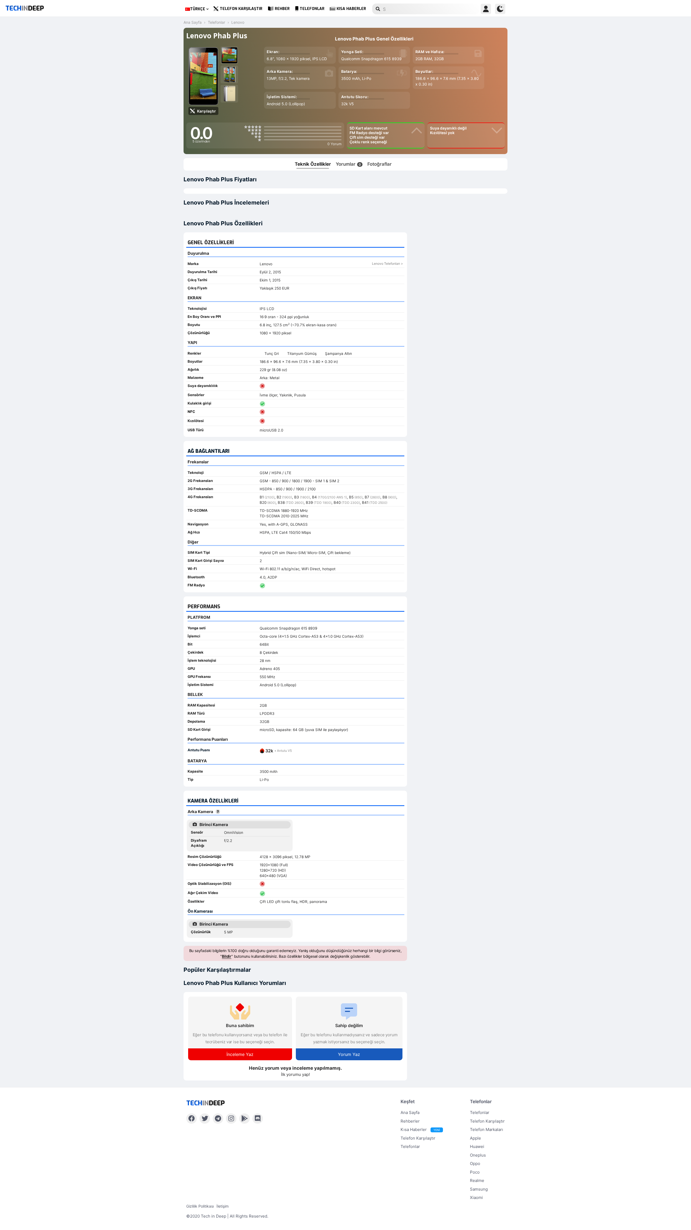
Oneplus (478, 1155)
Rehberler (410, 1121)
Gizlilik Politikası (200, 1206)
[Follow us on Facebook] (191, 1118)
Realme (477, 1180)
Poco (475, 1172)
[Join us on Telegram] (218, 1118)
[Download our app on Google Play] (244, 1118)
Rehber (282, 8)
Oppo (475, 1163)
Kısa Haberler (351, 8)
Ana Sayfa (410, 1112)
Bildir (226, 956)
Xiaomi (476, 1197)
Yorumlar (348, 164)
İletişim (222, 1206)
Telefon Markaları (486, 1129)
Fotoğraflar (379, 164)
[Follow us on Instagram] (231, 1118)
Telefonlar (312, 8)
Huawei (477, 1146)
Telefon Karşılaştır (241, 8)
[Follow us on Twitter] (204, 1118)
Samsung (479, 1189)
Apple (475, 1138)
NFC (191, 411)
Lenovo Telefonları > (387, 263)
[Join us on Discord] (257, 1118)
